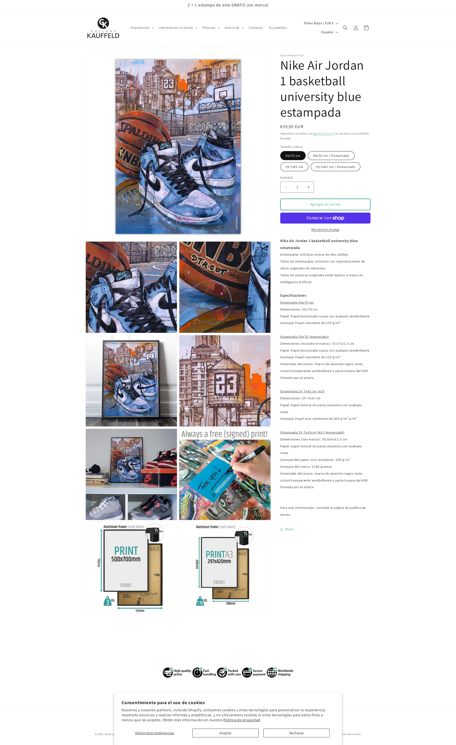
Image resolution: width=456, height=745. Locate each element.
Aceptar (225, 733)
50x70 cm (292, 156)
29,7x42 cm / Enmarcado (335, 167)
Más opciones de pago (325, 229)
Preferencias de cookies (346, 733)
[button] (142, 28)
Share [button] (289, 529)
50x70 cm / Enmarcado (331, 156)
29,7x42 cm (294, 167)
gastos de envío (324, 133)
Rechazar (296, 733)
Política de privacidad (241, 719)
